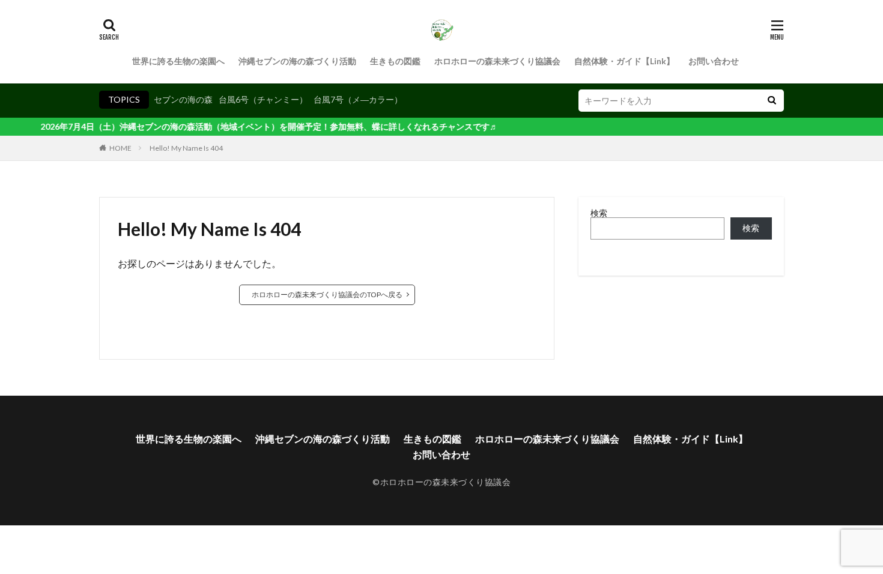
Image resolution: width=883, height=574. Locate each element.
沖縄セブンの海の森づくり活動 (297, 61)
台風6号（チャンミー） (263, 99)
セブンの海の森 (183, 99)
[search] (772, 100)
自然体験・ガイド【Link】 (624, 61)
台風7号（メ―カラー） (358, 99)
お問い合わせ (713, 61)
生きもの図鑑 (395, 61)
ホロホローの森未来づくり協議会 (497, 61)
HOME (120, 148)
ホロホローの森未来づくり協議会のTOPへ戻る (327, 294)
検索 (598, 213)
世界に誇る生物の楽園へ (178, 61)
